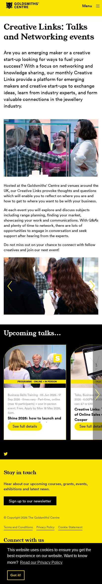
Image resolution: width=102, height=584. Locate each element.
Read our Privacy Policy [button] (41, 562)
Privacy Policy (45, 527)
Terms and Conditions (18, 527)
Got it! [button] (15, 575)
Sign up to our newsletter (30, 501)
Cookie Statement (70, 527)
